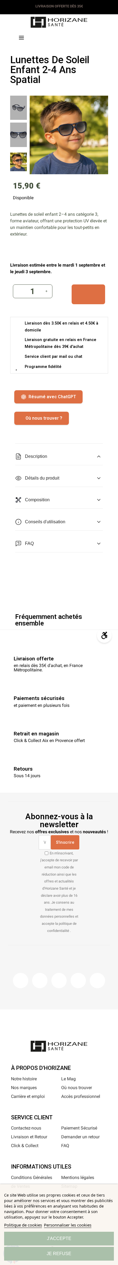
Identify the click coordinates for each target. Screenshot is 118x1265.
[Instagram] (39, 980)
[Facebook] (20, 980)
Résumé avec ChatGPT (52, 396)
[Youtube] (78, 980)
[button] (48, 37)
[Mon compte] (69, 36)
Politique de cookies (23, 1225)
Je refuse (59, 1253)
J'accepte (59, 1238)
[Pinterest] (59, 980)
